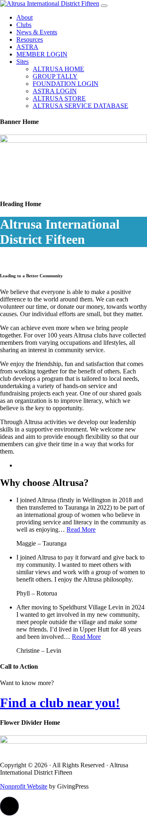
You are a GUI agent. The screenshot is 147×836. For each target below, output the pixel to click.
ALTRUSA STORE (59, 98)
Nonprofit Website (23, 786)
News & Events (36, 32)
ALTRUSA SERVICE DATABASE (80, 105)
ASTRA (27, 46)
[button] (9, 806)
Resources (29, 39)
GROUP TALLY (55, 76)
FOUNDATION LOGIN (65, 83)
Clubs (23, 24)
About (24, 17)
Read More (81, 529)
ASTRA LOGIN (55, 91)
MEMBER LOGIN (41, 54)
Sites (22, 61)
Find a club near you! (60, 702)
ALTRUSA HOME (58, 68)
